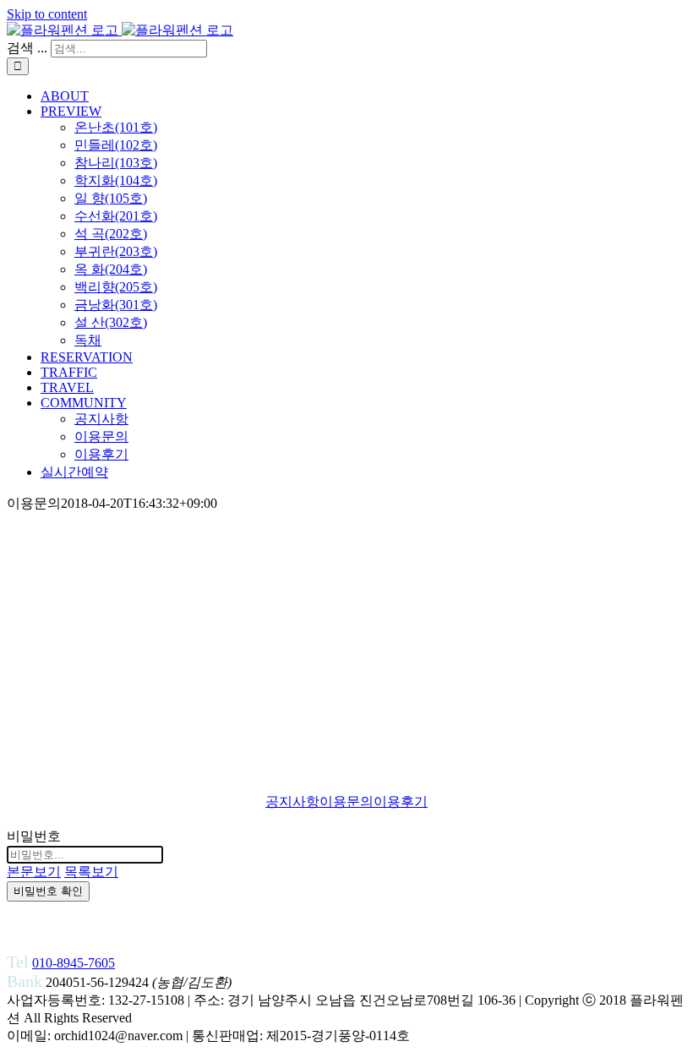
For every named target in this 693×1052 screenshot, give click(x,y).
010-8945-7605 (73, 963)
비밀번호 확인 (48, 891)
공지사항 (292, 801)
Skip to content (47, 14)
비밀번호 (34, 836)
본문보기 (34, 871)
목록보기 (91, 871)
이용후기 (401, 801)
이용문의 (346, 801)
